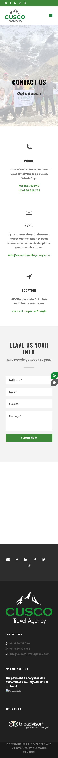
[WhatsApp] (54, 375)
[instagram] (25, 3)
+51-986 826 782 (29, 190)
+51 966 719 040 (29, 186)
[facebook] (10, 3)
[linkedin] (15, 3)
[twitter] (20, 3)
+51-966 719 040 (19, 643)
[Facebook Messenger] (54, 382)
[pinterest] (35, 559)
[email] (6, 3)
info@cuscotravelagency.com (29, 255)
